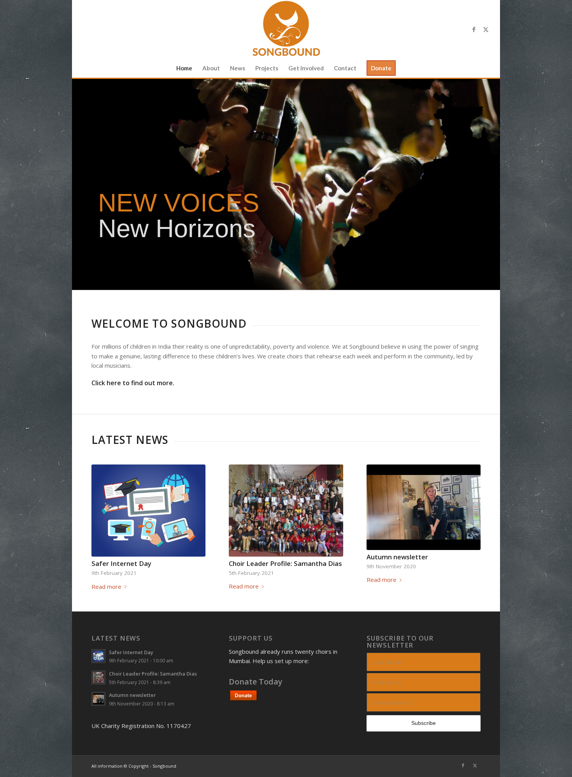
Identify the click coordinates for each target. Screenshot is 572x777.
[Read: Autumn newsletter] (98, 699)
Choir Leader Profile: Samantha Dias (285, 563)
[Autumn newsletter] (424, 507)
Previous (103, 512)
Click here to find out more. (132, 383)
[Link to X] (485, 29)
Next (469, 512)
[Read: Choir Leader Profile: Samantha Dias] (98, 677)
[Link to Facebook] (474, 29)
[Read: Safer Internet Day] (98, 656)
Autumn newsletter (397, 556)
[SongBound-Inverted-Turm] (286, 29)
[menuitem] (184, 68)
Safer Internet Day (121, 563)
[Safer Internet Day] (148, 510)
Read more (106, 586)
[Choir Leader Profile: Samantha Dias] (286, 510)
